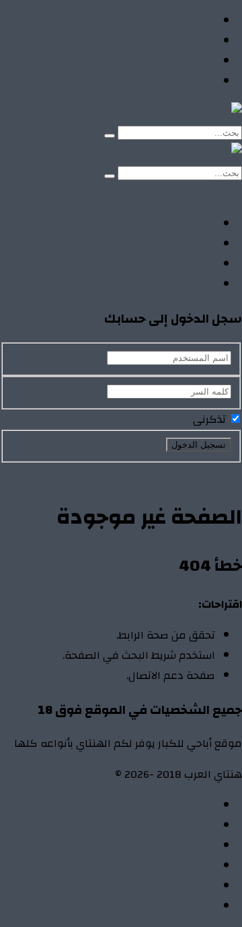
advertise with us (174, 886)
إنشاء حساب (145, 193)
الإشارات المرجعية (173, 846)
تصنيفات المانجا (178, 61)
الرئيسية (196, 21)
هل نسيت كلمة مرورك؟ (105, 472)
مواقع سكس (183, 81)
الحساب (197, 825)
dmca (202, 866)
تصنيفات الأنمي (179, 41)
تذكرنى (211, 419)
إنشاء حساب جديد (202, 472)
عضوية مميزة (183, 906)
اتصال (202, 805)
